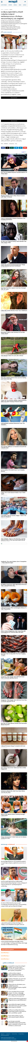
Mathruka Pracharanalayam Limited (8, 1037)
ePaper (10, 5)
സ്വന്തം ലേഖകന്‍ (8, 32)
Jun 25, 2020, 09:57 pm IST (17, 32)
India (20, 5)
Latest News (4, 5)
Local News (6, 9)
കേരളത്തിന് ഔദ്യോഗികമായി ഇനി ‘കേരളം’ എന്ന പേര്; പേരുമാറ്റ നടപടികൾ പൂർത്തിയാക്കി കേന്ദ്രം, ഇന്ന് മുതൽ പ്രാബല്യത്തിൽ (16, 968)
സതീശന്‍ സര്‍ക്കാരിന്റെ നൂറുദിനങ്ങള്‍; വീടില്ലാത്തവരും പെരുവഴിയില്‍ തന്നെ (17, 999)
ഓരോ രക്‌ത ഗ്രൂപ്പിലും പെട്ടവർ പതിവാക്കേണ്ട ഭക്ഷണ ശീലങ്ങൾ (16, 1016)
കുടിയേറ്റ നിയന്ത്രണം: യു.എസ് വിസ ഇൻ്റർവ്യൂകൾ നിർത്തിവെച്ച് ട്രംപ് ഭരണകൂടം (17, 980)
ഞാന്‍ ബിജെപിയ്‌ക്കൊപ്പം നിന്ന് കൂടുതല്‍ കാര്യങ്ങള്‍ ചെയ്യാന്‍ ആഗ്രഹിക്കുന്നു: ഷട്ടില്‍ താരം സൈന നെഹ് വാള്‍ (13, 863)
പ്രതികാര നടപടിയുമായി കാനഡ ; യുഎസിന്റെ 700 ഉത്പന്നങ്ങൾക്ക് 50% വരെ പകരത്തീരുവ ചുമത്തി (17, 1011)
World (24, 5)
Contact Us (8, 1033)
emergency (11, 143)
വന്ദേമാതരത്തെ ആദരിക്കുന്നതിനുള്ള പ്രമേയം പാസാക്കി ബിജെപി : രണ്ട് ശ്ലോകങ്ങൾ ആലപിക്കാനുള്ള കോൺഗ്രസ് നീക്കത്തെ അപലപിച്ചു (14, 943)
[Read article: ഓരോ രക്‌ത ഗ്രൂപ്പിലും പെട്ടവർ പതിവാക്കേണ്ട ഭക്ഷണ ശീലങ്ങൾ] (4, 1017)
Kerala (15, 5)
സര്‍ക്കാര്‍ (6, 143)
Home (2, 9)
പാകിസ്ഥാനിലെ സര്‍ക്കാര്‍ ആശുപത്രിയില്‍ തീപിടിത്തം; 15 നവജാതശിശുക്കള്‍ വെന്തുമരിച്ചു (16, 974)
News (3, 920)
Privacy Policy (21, 1033)
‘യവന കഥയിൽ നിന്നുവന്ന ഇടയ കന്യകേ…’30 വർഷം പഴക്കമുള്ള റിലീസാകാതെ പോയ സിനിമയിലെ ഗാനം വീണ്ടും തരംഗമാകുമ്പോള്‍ (16, 994)
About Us (2, 1033)
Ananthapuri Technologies (11, 1039)
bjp (16, 143)
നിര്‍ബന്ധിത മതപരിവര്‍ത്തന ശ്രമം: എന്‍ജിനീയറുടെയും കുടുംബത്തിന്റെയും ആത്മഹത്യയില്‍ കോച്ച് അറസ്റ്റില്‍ (17, 987)
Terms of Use (14, 1033)
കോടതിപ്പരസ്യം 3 (5, 959)
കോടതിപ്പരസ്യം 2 (5, 956)
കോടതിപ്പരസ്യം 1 (5, 952)
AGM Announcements (5, 1035)
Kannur (11, 9)
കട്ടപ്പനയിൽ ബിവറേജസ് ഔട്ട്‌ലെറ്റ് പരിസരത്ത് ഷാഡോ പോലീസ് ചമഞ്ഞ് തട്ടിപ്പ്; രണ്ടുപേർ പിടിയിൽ (17, 1006)
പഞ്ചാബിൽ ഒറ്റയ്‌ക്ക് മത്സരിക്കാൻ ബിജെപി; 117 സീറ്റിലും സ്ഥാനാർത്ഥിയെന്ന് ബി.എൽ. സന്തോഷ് (12, 923)
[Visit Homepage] (13, 1)
